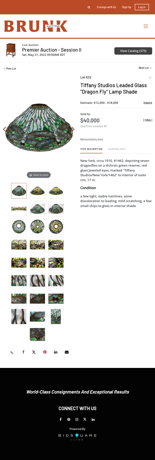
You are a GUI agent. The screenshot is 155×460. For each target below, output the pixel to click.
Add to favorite (150, 78)
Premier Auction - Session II (51, 50)
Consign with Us (106, 7)
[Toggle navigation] (146, 26)
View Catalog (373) (133, 51)
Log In (142, 7)
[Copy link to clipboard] (12, 352)
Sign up (126, 7)
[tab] (91, 150)
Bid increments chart (91, 139)
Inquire (147, 102)
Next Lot (144, 67)
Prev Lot (11, 68)
